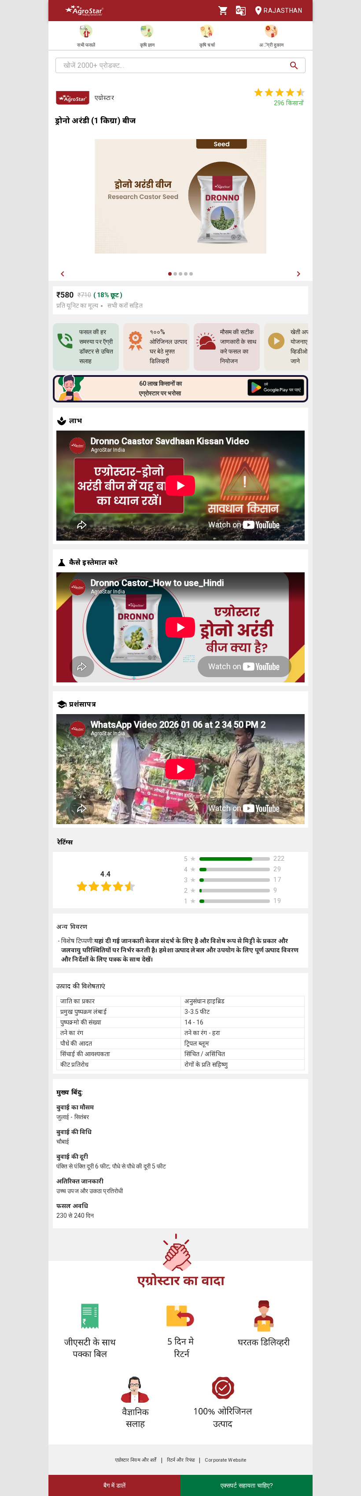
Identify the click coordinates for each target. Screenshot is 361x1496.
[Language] (241, 10)
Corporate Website (225, 1460)
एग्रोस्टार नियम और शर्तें (136, 1460)
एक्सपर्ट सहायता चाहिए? (247, 1485)
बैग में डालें (114, 1485)
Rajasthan (283, 10)
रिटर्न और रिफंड (181, 1460)
